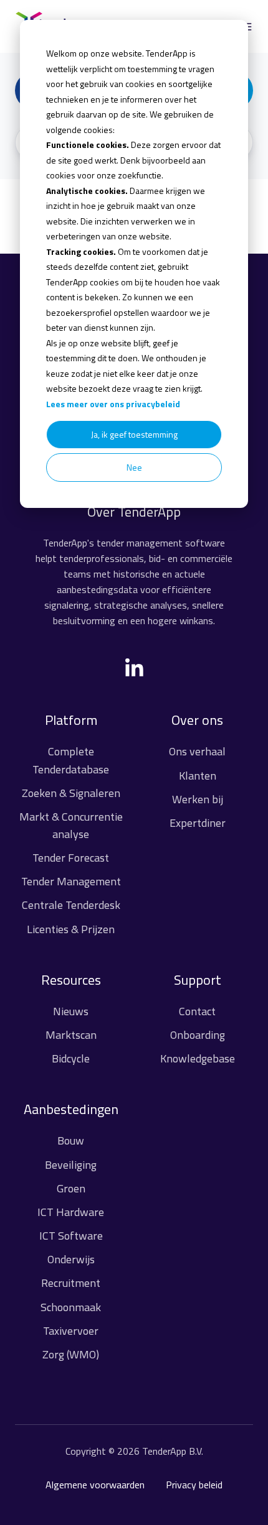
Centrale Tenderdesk (71, 904)
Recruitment (70, 1282)
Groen (71, 1188)
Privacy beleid (194, 1484)
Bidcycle (71, 1058)
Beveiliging (71, 1164)
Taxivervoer (70, 1330)
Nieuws (71, 1011)
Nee (134, 467)
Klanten (197, 775)
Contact (197, 1011)
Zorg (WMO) (70, 1354)
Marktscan (71, 1034)
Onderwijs (71, 1259)
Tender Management (71, 881)
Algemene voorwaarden (95, 1484)
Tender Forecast (70, 857)
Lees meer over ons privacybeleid (113, 403)
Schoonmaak (71, 1307)
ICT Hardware (70, 1212)
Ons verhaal (197, 751)
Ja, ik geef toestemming (134, 434)
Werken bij (197, 799)
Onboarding (197, 1034)
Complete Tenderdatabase (70, 760)
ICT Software (71, 1235)
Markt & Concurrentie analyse (71, 825)
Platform (71, 719)
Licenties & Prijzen (71, 929)
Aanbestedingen (71, 1109)
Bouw (70, 1140)
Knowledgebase (197, 1058)
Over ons (197, 719)
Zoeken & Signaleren (71, 793)
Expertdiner (198, 822)
